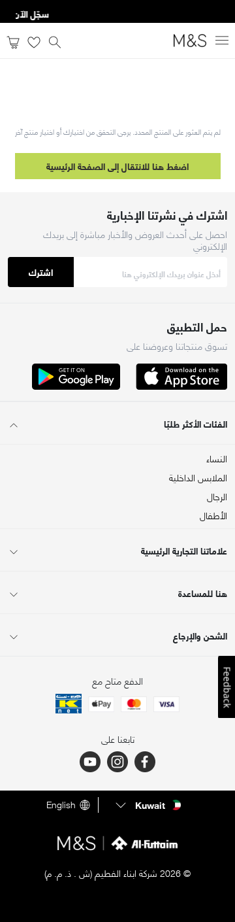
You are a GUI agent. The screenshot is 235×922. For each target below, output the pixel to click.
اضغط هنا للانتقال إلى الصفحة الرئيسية (117, 166)
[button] (147, 805)
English (61, 804)
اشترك (41, 272)
